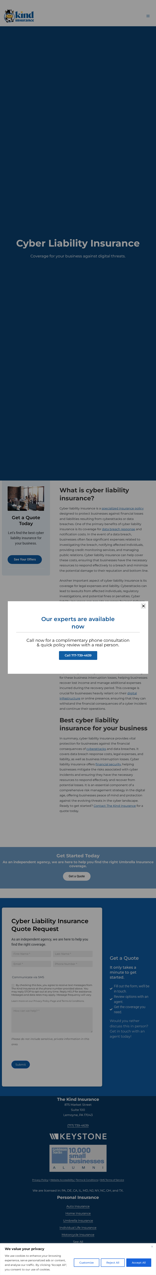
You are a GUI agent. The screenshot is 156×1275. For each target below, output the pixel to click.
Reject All (112, 1262)
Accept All (139, 1262)
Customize (86, 1262)
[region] (78, 1259)
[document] (78, 637)
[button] (143, 606)
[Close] (152, 1246)
